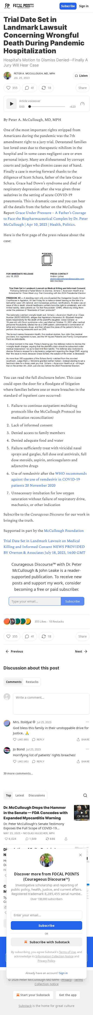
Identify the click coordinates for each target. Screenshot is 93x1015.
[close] (80, 854)
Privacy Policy (46, 961)
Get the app (68, 995)
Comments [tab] (13, 682)
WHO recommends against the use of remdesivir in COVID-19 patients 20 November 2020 (49, 479)
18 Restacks (56, 621)
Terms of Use (67, 952)
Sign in (84, 6)
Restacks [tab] (32, 682)
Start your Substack (35, 995)
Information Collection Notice (54, 956)
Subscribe (68, 6)
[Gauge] (82, 103)
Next (78, 651)
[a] (81, 812)
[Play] (11, 103)
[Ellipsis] (87, 721)
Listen (83, 76)
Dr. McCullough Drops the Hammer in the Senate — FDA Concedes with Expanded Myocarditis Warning (35, 812)
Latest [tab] (19, 795)
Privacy (66, 980)
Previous (17, 651)
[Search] (85, 795)
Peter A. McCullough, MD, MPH (34, 73)
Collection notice (47, 984)
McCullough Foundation (64, 531)
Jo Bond (19, 749)
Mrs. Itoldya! (22, 722)
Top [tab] (8, 795)
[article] (46, 823)
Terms (78, 980)
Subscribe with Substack (50, 942)
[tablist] (22, 682)
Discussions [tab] (37, 795)
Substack (25, 1006)
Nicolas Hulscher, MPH (39, 833)
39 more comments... (18, 773)
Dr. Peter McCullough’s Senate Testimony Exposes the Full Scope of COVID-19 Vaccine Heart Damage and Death (33, 825)
